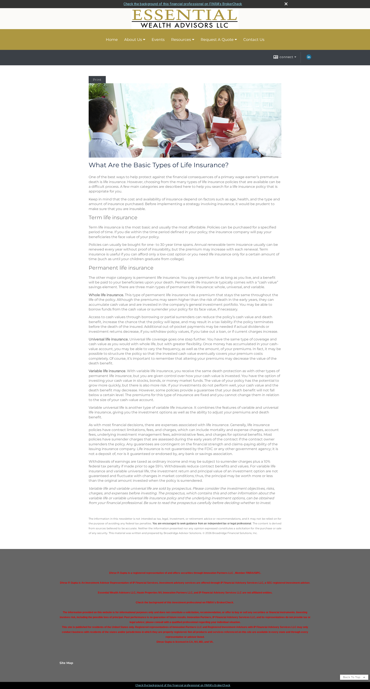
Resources (181, 39)
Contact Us (253, 39)
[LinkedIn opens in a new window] (308, 58)
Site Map (66, 663)
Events (158, 39)
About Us (133, 39)
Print (97, 80)
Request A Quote (217, 39)
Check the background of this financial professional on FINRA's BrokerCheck (183, 4)
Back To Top (352, 677)
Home (112, 39)
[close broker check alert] (286, 4)
